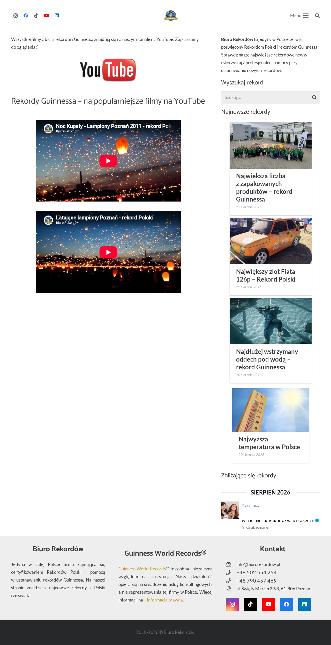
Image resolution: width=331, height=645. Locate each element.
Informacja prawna (165, 600)
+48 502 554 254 (256, 572)
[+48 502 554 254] (231, 572)
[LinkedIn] (56, 15)
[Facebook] (25, 15)
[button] (299, 15)
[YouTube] (46, 15)
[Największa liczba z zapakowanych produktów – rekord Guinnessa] (271, 145)
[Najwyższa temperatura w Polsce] (270, 410)
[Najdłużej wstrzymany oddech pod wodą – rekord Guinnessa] (271, 321)
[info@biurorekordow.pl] (231, 564)
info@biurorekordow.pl (258, 564)
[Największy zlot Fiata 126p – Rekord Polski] (271, 241)
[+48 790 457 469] (231, 580)
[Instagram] (15, 15)
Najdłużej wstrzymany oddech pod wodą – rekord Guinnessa (267, 359)
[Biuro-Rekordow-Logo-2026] (171, 15)
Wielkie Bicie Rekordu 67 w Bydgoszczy (278, 521)
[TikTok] (36, 15)
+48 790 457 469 (256, 580)
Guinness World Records (142, 568)
